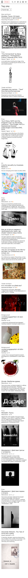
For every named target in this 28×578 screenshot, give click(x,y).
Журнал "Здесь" (5, 59)
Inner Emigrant (5, 234)
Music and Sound (6, 14)
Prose (3, 52)
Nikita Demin (4, 201)
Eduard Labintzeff (6, 535)
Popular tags (5, 9)
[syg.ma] (2, 2)
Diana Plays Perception (7, 19)
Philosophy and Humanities (8, 248)
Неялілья (3, 320)
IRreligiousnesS (5, 315)
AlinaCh (3, 168)
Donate (7, 2)
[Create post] (17, 2)
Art (2, 163)
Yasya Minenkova (6, 255)
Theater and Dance (6, 87)
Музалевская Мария (6, 93)
